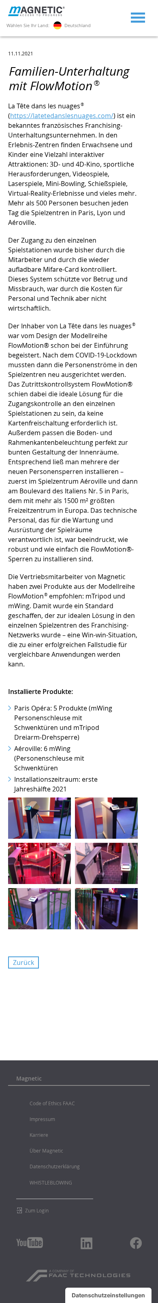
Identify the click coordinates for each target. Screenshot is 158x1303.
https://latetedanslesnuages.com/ (61, 115)
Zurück (23, 962)
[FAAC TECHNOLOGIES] (79, 1273)
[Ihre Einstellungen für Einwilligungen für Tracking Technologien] (108, 1295)
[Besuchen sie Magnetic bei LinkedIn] (87, 1243)
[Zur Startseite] (36, 14)
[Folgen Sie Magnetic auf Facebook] (136, 1243)
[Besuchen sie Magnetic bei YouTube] (29, 1242)
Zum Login (37, 1210)
